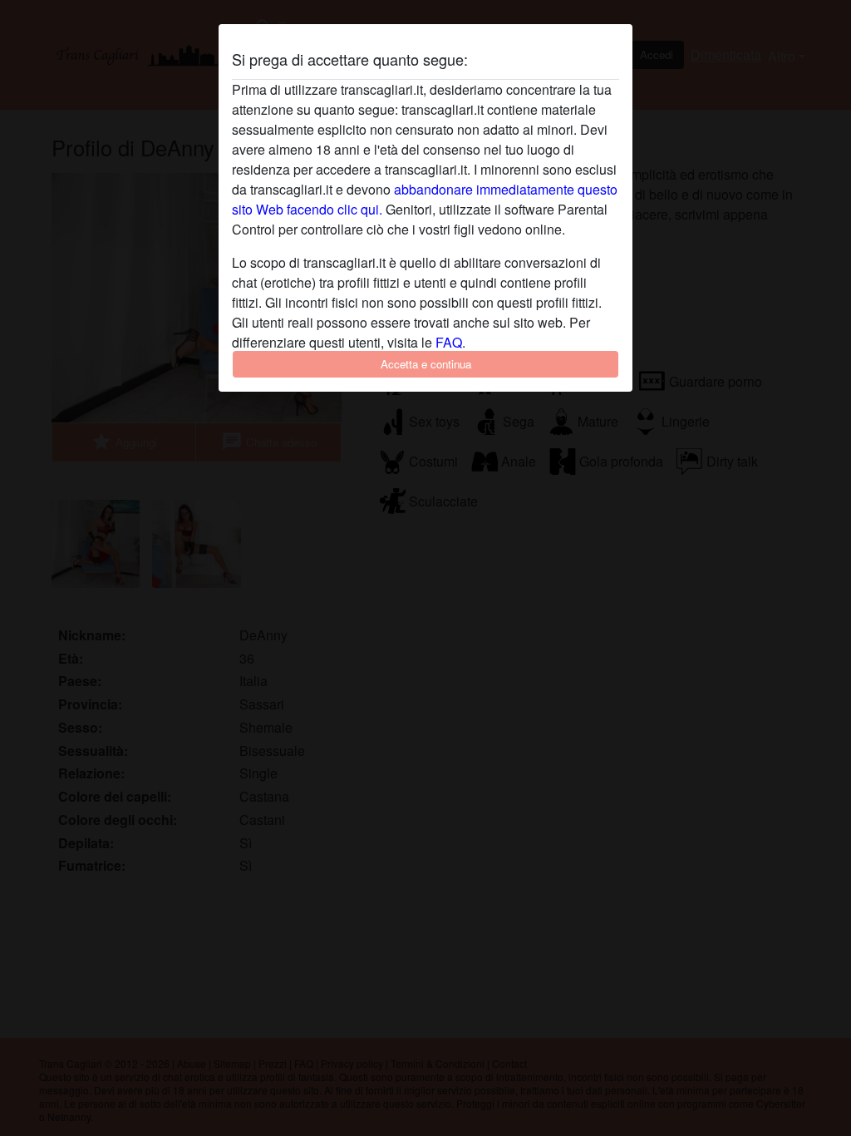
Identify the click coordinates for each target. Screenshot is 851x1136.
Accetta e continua (426, 364)
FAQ (448, 342)
